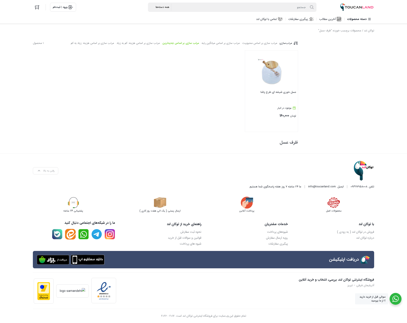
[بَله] (57, 234)
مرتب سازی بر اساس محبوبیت (259, 43)
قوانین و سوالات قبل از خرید (184, 237)
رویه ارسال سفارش (277, 237)
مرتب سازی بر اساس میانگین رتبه (221, 43)
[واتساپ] (83, 234)
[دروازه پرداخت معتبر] (44, 291)
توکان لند (369, 30)
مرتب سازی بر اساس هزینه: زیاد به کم (92, 43)
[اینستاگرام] (110, 234)
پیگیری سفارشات (278, 243)
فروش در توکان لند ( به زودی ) (355, 232)
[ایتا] (70, 234)
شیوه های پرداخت (190, 243)
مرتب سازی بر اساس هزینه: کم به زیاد (138, 43)
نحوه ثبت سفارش (190, 232)
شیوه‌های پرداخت (277, 232)
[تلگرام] (96, 234)
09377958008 (359, 186)
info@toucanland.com (322, 186)
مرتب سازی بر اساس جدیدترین (180, 43)
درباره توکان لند (365, 237)
